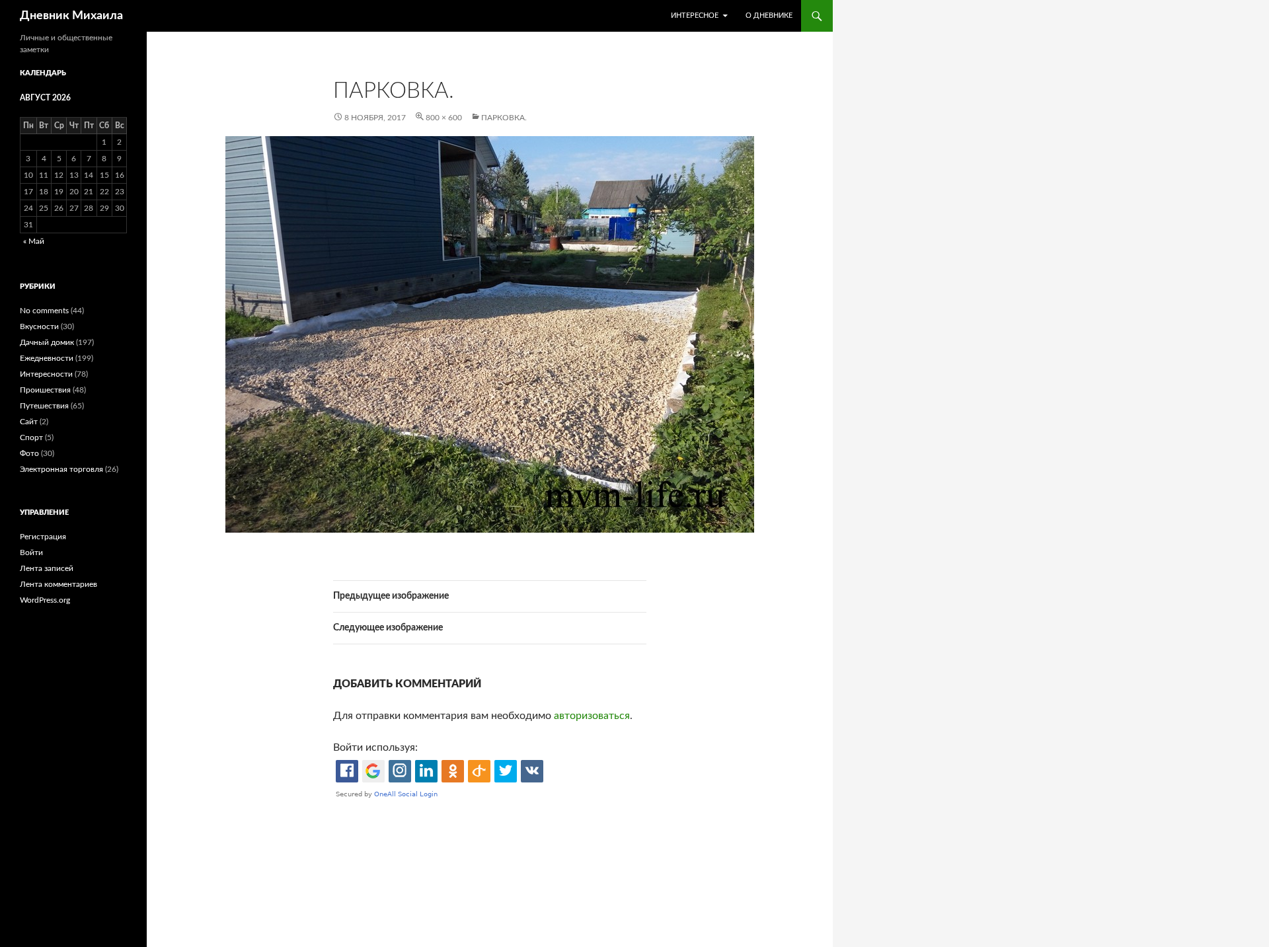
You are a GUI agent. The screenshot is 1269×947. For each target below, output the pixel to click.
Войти (31, 552)
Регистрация (43, 537)
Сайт (29, 422)
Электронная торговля (61, 469)
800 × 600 (444, 118)
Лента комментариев (58, 584)
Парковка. (504, 118)
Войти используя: (375, 747)
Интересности (46, 374)
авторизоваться (592, 715)
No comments (44, 311)
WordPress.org (45, 600)
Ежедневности (46, 358)
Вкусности (39, 326)
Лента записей (46, 568)
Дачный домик (47, 342)
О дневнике (769, 15)
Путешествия (44, 406)
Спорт (31, 437)
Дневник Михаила (71, 16)
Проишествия (45, 390)
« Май (33, 241)
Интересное (694, 15)
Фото (29, 453)
